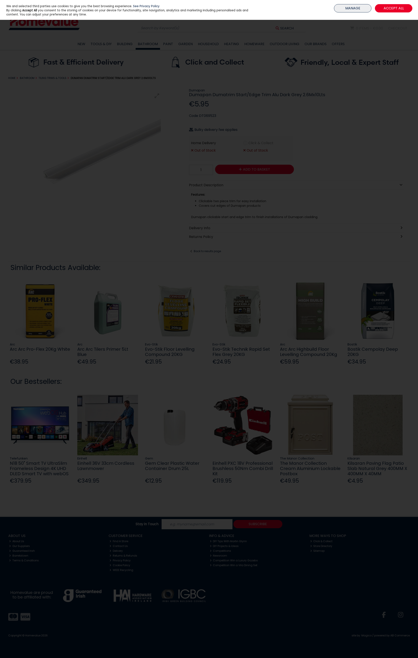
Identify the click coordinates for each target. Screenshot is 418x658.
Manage (352, 8)
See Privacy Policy (146, 6)
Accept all (394, 8)
